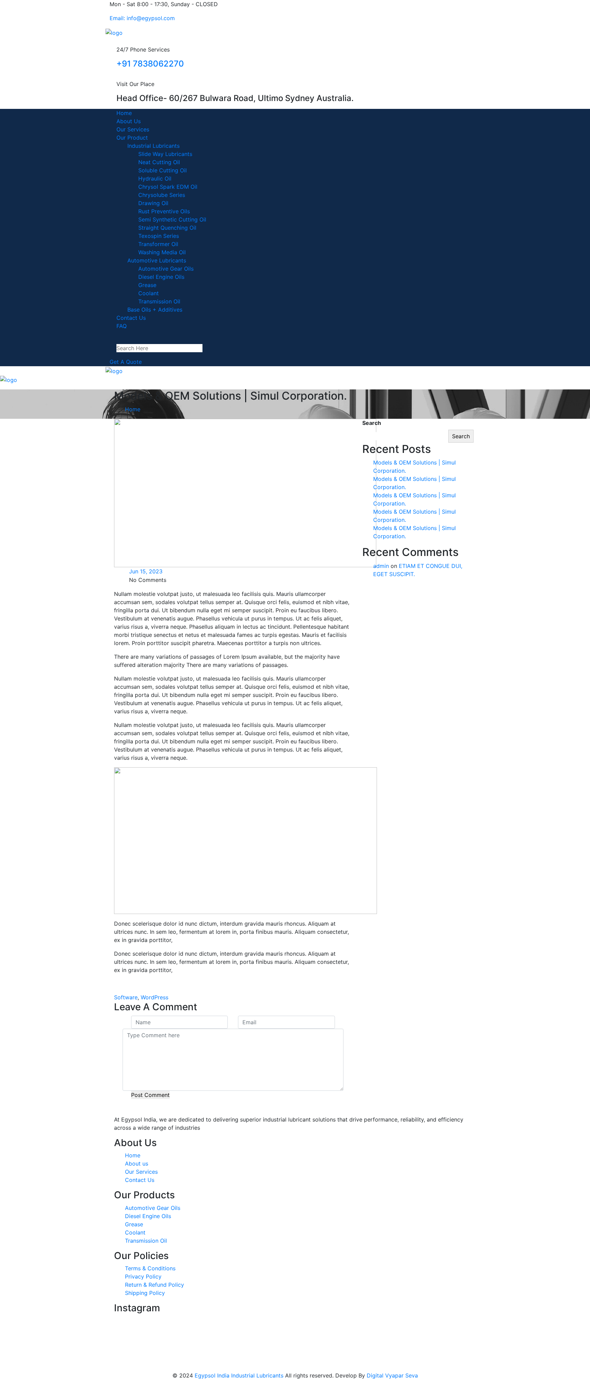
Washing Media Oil (162, 252)
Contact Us (131, 317)
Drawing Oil (153, 203)
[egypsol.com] (114, 32)
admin (381, 565)
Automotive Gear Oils (166, 268)
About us (136, 1163)
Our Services (132, 129)
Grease (147, 285)
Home (124, 113)
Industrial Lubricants (153, 145)
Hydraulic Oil (154, 178)
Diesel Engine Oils (161, 276)
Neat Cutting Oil (159, 162)
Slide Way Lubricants (165, 154)
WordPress (154, 997)
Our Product (132, 137)
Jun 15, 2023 (146, 571)
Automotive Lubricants (156, 260)
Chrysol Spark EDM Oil (167, 186)
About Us (128, 121)
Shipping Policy (145, 1292)
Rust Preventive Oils (164, 211)
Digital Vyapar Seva (392, 1375)
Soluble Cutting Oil (162, 170)
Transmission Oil (159, 301)
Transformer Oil (158, 244)
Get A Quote (126, 361)
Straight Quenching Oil (167, 227)
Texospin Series (158, 235)
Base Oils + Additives (154, 309)
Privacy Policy (143, 1276)
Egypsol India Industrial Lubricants (239, 1375)
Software (126, 997)
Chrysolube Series (161, 194)
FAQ (121, 326)
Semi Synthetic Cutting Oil (172, 219)
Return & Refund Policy (154, 1284)
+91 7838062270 (150, 64)
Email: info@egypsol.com (142, 18)
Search (371, 422)
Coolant (148, 293)
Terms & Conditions (150, 1268)
